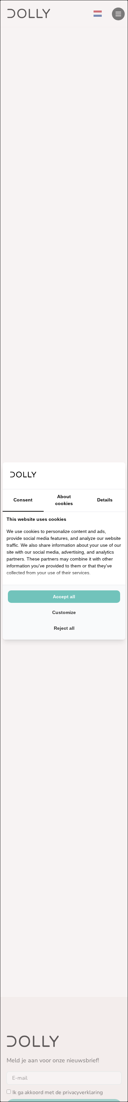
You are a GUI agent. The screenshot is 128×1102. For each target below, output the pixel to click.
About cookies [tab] (64, 500)
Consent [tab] (22, 499)
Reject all (64, 628)
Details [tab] (105, 499)
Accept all (64, 596)
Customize (64, 612)
